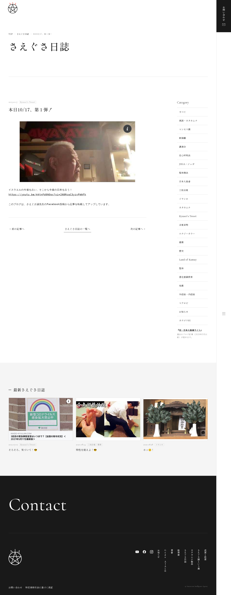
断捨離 (182, 138)
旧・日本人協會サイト (190, 330)
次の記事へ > (137, 229)
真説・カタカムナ (188, 120)
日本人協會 (184, 181)
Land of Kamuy (188, 259)
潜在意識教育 (186, 277)
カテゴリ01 (185, 320)
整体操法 (183, 172)
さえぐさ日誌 (39, 46)
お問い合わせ (15, 587)
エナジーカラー (187, 233)
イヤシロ (183, 198)
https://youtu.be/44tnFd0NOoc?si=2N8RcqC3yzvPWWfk (47, 194)
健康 (181, 242)
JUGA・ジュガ (187, 164)
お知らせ (183, 311)
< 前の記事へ (17, 229)
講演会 (182, 146)
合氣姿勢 (183, 224)
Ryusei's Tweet (188, 216)
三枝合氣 (183, 190)
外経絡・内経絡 (187, 294)
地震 (181, 285)
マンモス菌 (184, 129)
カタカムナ (184, 207)
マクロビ (183, 303)
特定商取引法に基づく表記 (39, 587)
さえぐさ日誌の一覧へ (77, 229)
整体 (181, 268)
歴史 (181, 250)
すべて (182, 111)
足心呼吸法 (184, 155)
